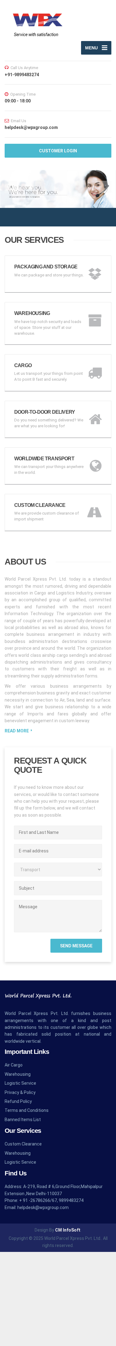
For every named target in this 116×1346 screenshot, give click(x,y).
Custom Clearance (23, 1143)
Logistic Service (20, 1083)
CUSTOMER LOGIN (58, 150)
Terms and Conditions (27, 1110)
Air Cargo (14, 1064)
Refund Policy (18, 1101)
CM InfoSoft (67, 1230)
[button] (11, 187)
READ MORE (17, 730)
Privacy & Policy (20, 1092)
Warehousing (18, 1074)
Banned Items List (23, 1119)
